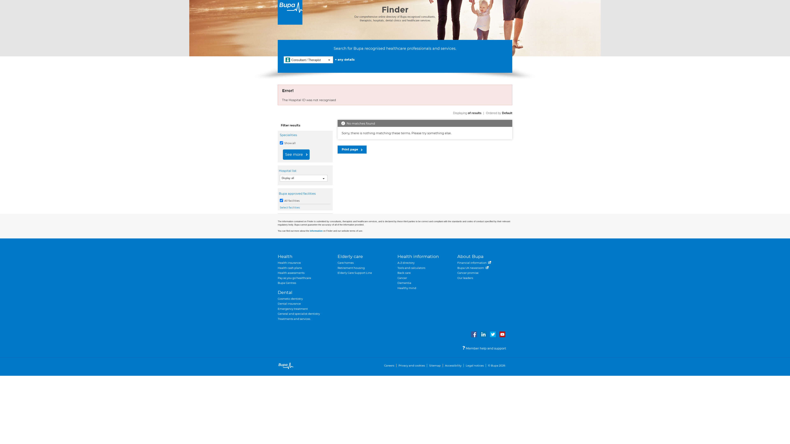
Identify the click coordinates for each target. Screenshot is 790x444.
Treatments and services (294, 318)
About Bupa (470, 256)
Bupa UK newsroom (471, 267)
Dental (285, 292)
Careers (389, 365)
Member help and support (485, 348)
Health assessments (291, 272)
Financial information (472, 262)
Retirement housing (351, 267)
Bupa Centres (287, 282)
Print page (350, 149)
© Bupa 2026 (496, 365)
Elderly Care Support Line (355, 272)
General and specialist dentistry (299, 313)
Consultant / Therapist (306, 60)
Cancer (402, 278)
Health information (418, 256)
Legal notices (475, 365)
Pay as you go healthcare (294, 278)
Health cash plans (290, 267)
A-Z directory (406, 262)
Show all (290, 143)
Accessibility (453, 365)
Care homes (346, 262)
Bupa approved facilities (298, 193)
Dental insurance (289, 303)
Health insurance (289, 262)
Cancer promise (468, 272)
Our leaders (465, 278)
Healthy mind (406, 288)
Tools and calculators (411, 267)
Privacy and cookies (411, 365)
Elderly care (350, 256)
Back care (404, 272)
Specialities (288, 135)
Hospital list (288, 171)
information (316, 231)
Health (285, 256)
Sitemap (435, 365)
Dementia (404, 282)
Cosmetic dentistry (290, 298)
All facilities (292, 200)
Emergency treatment (293, 308)
